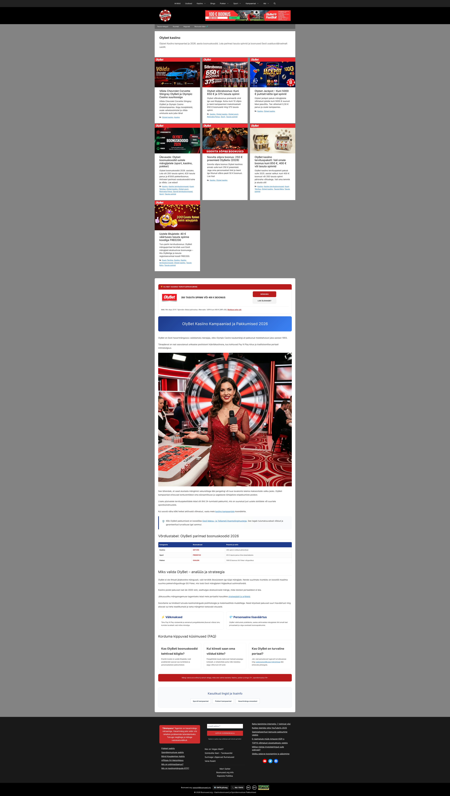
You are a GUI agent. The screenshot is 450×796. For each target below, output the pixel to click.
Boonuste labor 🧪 (201, 26)
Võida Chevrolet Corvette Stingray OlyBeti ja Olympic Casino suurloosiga (175, 94)
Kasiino (200, 3)
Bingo (212, 3)
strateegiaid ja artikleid (239, 596)
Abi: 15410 (237, 787)
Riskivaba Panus (213, 117)
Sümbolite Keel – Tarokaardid (218, 753)
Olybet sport (233, 114)
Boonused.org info (225, 772)
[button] (274, 3)
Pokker (223, 3)
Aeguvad (186, 26)
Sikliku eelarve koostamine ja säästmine (270, 754)
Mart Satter (225, 769)
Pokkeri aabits (168, 748)
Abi (264, 3)
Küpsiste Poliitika (225, 776)
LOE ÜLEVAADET (264, 301)
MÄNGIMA (265, 294)
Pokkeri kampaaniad (223, 701)
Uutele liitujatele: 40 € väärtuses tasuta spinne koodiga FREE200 (174, 237)
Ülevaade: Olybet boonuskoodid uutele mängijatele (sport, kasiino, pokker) (175, 162)
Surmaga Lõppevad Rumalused (219, 757)
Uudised (188, 3)
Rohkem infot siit (234, 310)
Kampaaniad (251, 3)
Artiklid (177, 3)
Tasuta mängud (162, 26)
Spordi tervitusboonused (183, 191)
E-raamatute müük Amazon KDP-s (268, 739)
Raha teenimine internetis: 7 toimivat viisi (271, 724)
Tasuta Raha (279, 189)
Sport (235, 3)
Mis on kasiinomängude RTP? (175, 768)
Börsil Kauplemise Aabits (173, 756)
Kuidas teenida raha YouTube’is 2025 (269, 728)
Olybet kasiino (167, 117)
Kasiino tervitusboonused (179, 186)
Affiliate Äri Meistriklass (172, 760)
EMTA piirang (220, 787)
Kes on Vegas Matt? (214, 749)
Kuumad (176, 26)
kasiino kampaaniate (225, 511)
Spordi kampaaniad (200, 701)
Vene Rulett (210, 761)
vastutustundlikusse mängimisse (268, 662)
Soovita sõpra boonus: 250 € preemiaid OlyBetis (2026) (225, 159)
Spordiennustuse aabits (172, 752)
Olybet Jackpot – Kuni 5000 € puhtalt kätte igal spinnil (272, 92)
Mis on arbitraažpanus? (172, 764)
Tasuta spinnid (231, 117)
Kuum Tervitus (167, 260)
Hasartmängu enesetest (247, 701)
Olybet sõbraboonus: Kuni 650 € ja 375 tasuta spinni (223, 92)
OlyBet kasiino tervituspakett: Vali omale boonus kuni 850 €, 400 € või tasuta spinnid (270, 162)
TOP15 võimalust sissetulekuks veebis (270, 743)
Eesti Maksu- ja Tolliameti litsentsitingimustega (224, 521)
